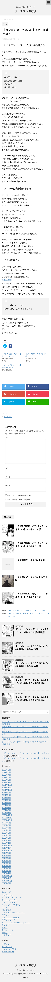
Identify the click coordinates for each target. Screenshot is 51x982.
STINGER (25, 977)
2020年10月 (7, 820)
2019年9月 (6, 853)
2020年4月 (6, 835)
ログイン (5, 944)
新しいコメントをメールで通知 (19, 495)
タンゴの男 (8, 417)
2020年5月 (6, 833)
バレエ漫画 (6, 910)
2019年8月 (6, 856)
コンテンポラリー (9, 900)
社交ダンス (6, 935)
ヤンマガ (5, 925)
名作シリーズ (7, 930)
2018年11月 (7, 878)
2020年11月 (7, 818)
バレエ (4, 907)
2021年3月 (6, 808)
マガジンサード (8, 920)
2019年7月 (6, 858)
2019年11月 (7, 848)
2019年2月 (6, 871)
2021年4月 (6, 805)
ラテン (6, 413)
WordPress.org (8, 952)
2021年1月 (6, 813)
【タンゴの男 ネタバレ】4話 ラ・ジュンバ (26, 610)
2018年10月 (7, 881)
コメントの (9, 949)
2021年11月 (7, 787)
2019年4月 (6, 866)
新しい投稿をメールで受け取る (19, 499)
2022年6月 (6, 770)
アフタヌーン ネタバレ (12, 897)
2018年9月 (6, 883)
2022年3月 (6, 777)
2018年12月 (7, 876)
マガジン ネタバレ (10, 917)
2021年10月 (7, 790)
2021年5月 (6, 803)
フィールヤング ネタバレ (13, 912)
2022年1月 (6, 782)
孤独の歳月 (7, 280)
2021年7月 (6, 798)
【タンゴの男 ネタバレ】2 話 (30, 560)
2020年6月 (6, 830)
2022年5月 (6, 772)
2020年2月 (6, 840)
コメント (8, 438)
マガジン (5, 915)
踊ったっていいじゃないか (25, 970)
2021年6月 (6, 800)
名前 (7, 468)
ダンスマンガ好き (25, 11)
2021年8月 (6, 795)
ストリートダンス (9, 902)
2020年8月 (6, 825)
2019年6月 (6, 861)
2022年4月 (6, 775)
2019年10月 (7, 850)
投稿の (7, 947)
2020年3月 (6, 838)
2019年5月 (6, 863)
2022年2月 (6, 780)
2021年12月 (7, 785)
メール (8, 477)
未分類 (4, 933)
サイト (7, 486)
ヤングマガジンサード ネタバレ (16, 923)
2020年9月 (6, 823)
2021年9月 (6, 793)
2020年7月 (6, 828)
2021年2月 (6, 810)
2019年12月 (7, 845)
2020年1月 (6, 843)
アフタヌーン (7, 895)
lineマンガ (6, 892)
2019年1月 (6, 873)
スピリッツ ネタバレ (11, 905)
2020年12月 (7, 815)
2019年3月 (6, 868)
